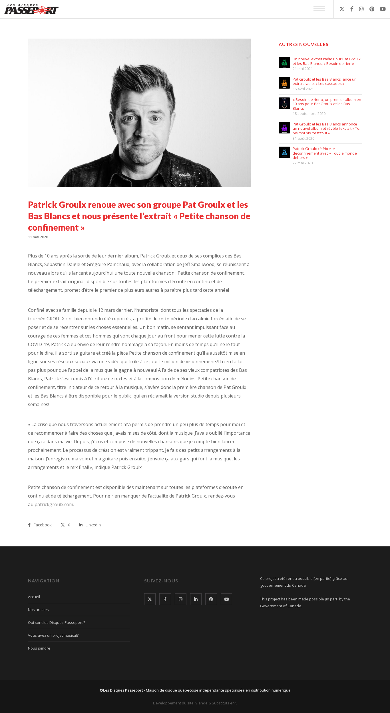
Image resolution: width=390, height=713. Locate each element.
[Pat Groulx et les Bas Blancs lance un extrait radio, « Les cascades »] (284, 83)
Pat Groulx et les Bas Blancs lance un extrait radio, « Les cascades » (325, 81)
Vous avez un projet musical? (53, 635)
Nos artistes (38, 609)
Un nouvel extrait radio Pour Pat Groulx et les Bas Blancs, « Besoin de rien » (327, 61)
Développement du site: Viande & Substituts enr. (195, 703)
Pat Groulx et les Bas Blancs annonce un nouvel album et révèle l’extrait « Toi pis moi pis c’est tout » (326, 128)
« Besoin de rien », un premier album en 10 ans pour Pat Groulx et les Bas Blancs (327, 104)
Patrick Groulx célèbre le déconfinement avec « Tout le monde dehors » (325, 153)
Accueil (34, 596)
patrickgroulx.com (54, 504)
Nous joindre (39, 648)
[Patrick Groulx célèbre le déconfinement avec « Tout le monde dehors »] (284, 152)
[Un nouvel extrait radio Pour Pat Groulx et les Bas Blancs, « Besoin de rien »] (284, 62)
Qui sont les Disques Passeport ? (56, 622)
